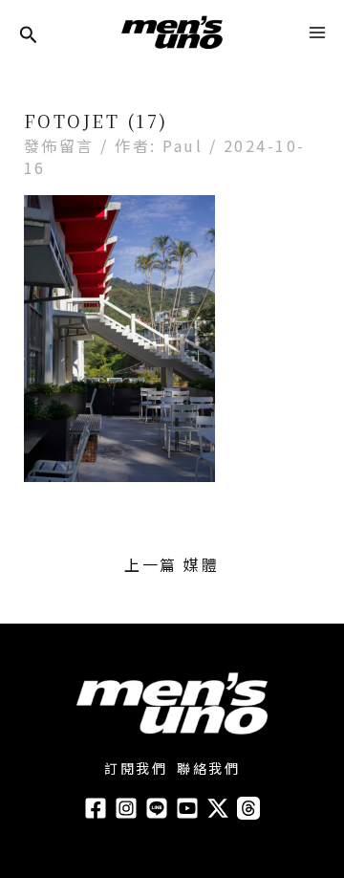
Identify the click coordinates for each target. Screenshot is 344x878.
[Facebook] (95, 808)
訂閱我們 (135, 768)
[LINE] (156, 808)
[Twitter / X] (217, 808)
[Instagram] (126, 808)
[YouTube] (187, 808)
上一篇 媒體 (171, 564)
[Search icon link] (28, 36)
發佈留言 (59, 145)
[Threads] (248, 808)
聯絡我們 (208, 768)
